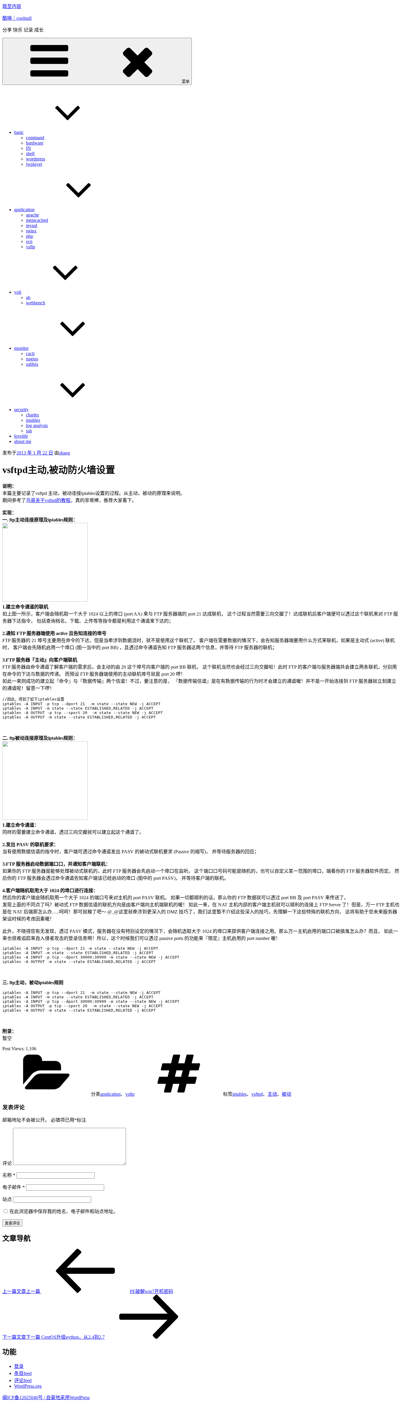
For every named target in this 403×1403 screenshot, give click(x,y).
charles (32, 414)
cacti (30, 353)
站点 (7, 1199)
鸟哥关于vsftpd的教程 (48, 500)
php (29, 236)
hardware (34, 142)
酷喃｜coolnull (17, 18)
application (24, 209)
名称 (8, 1175)
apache (32, 214)
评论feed (23, 1380)
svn (29, 241)
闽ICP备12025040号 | (24, 1397)
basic (19, 132)
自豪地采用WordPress (68, 1397)
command (35, 137)
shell (30, 153)
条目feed (23, 1373)
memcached (37, 220)
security (21, 409)
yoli (17, 292)
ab (28, 297)
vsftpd (257, 1094)
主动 (272, 1094)
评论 (7, 1163)
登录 (19, 1366)
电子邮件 (13, 1187)
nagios (32, 358)
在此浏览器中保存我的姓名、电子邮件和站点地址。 (63, 1211)
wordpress (35, 158)
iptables (33, 420)
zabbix (32, 364)
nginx (31, 230)
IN (28, 148)
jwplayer (34, 164)
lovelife (21, 436)
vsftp (30, 246)
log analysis (37, 425)
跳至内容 (11, 6)
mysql (31, 225)
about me (22, 441)
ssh (29, 430)
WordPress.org (28, 1386)
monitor (21, 348)
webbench (35, 302)
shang (64, 452)
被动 (286, 1094)
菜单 (185, 81)
